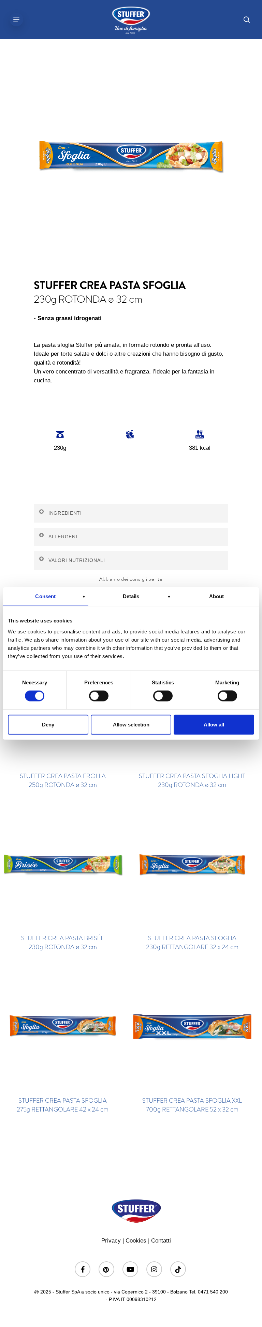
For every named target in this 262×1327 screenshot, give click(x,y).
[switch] (98, 696)
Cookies (136, 1240)
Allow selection (131, 724)
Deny (48, 724)
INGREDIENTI (65, 513)
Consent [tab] (45, 596)
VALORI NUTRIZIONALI (76, 560)
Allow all (214, 724)
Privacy (111, 1240)
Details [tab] (131, 596)
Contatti (161, 1240)
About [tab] (216, 596)
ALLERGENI (62, 536)
